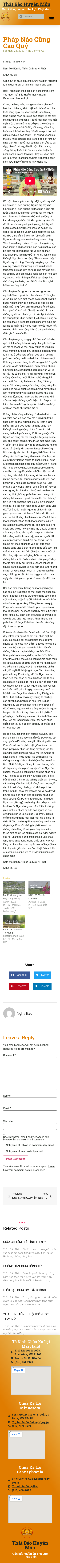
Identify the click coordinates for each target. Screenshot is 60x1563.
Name (7, 1095)
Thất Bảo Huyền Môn (26, 4)
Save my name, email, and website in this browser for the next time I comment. (26, 1138)
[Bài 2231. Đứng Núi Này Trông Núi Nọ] (14, 887)
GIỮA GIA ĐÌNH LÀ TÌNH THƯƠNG (25, 1242)
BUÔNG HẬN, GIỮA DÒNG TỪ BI (24, 1266)
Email (7, 1108)
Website (8, 1121)
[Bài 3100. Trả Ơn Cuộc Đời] (39, 887)
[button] (51, 18)
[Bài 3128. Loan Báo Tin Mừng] (14, 921)
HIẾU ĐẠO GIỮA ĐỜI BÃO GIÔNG (24, 1290)
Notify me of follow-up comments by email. (30, 1145)
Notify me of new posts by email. (24, 1151)
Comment (9, 1055)
